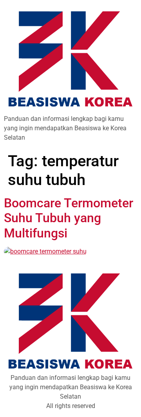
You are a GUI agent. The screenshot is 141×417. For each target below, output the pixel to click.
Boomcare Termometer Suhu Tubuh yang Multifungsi (68, 218)
